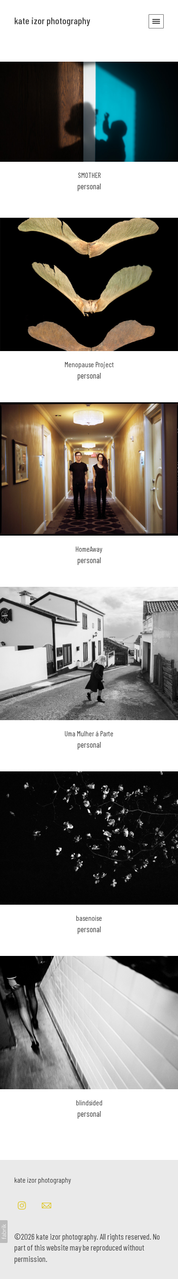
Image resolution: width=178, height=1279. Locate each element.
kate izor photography (42, 1180)
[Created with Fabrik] (4, 1231)
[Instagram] (21, 1205)
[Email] (46, 1205)
